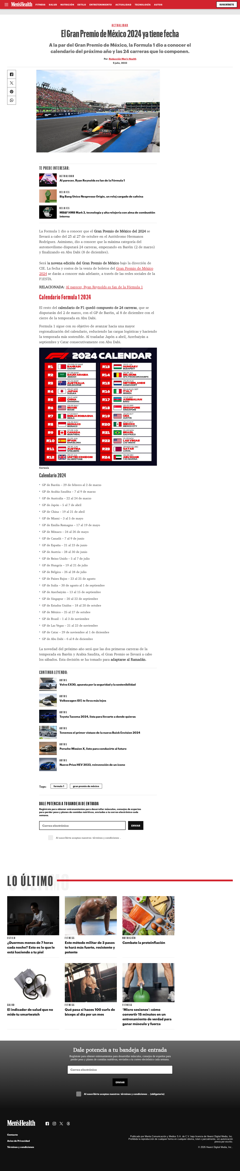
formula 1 (59, 786)
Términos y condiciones (20, 1147)
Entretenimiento (100, 4)
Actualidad (123, 4)
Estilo (81, 4)
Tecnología (143, 4)
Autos (158, 4)
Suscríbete (226, 4)
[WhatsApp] (11, 100)
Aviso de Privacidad (18, 1140)
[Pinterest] (11, 91)
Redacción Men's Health (122, 58)
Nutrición (67, 4)
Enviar (135, 825)
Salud (53, 4)
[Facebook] (11, 74)
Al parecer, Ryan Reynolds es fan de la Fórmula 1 (104, 287)
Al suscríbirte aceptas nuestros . (96, 837)
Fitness (40, 4)
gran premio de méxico (86, 786)
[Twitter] (11, 83)
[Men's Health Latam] (21, 4)
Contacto (12, 1134)
